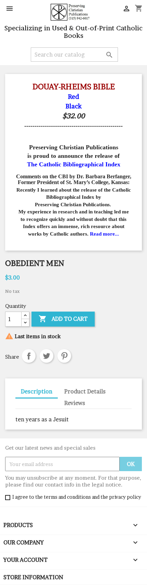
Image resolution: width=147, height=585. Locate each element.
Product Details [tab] (85, 391)
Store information (33, 577)
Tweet (46, 356)
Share (29, 356)
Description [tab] (36, 391)
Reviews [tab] (74, 403)
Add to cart (63, 319)
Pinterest (64, 356)
